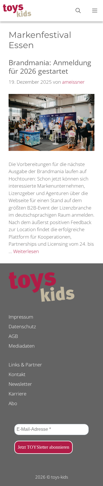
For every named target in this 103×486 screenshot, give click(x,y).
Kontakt (17, 374)
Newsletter (20, 384)
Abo (13, 403)
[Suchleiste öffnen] (78, 10)
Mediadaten (22, 346)
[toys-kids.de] (17, 10)
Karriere (17, 393)
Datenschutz (22, 326)
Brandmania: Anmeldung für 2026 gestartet (50, 67)
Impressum (21, 316)
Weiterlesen (26, 251)
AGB (13, 336)
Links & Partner (25, 364)
